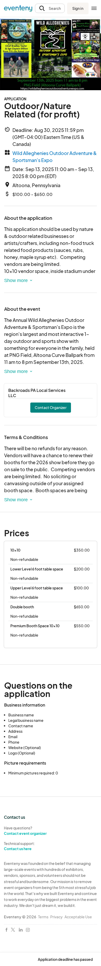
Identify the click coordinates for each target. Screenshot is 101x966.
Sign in (77, 8)
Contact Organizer (51, 407)
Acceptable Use (78, 916)
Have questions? (25, 831)
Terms (43, 916)
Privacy (56, 916)
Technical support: (19, 846)
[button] (50, 8)
